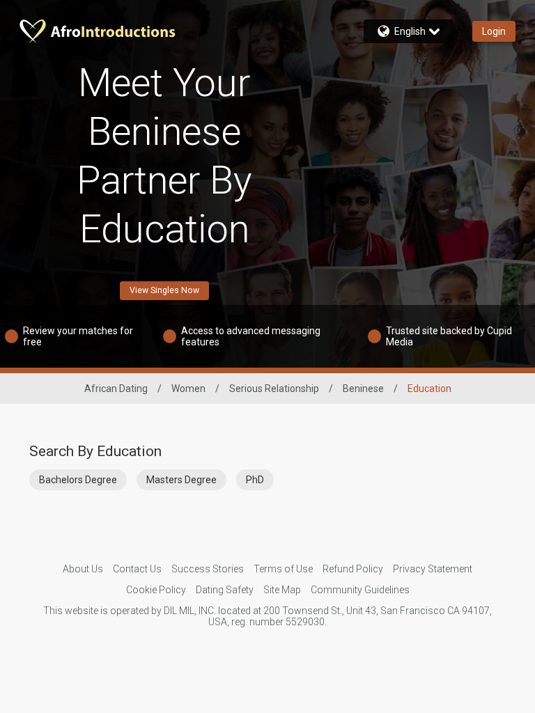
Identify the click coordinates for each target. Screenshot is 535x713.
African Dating (116, 388)
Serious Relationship (274, 388)
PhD (255, 479)
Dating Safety (225, 589)
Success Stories (207, 568)
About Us (83, 568)
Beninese (363, 388)
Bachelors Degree (78, 479)
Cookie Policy (156, 589)
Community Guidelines (360, 589)
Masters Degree (181, 479)
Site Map (282, 589)
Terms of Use (283, 568)
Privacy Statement (432, 568)
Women (188, 388)
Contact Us (137, 568)
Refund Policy (353, 568)
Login (494, 31)
